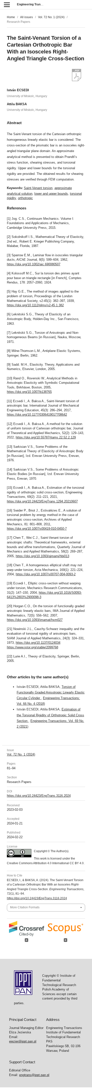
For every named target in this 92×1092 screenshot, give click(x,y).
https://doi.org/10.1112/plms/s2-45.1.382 (35, 305)
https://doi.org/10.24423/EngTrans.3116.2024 (39, 795)
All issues (26, 17)
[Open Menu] (6, 4)
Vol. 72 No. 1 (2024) (51, 17)
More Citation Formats (24, 907)
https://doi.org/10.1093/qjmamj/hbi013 (42, 556)
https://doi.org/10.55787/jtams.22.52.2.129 (46, 437)
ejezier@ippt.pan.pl (22, 1041)
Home (11, 17)
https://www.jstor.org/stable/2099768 (32, 647)
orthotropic (25, 198)
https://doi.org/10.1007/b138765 (29, 392)
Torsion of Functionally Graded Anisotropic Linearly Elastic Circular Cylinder (51, 692)
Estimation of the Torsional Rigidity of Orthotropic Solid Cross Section (50, 714)
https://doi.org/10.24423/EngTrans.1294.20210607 (42, 501)
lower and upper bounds (51, 193)
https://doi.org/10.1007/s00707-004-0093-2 (46, 574)
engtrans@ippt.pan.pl (34, 1075)
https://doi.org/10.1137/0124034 (38, 642)
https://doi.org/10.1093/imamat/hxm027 (35, 620)
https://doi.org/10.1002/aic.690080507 (33, 264)
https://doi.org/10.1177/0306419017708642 (37, 414)
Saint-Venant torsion (38, 188)
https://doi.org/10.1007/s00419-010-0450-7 (37, 528)
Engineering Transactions (35, 4)
